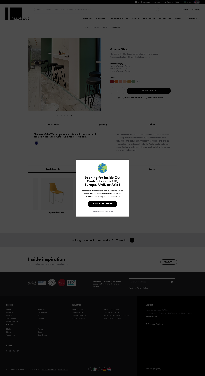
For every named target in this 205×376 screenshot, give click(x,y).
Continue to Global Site (102, 204)
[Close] (126, 162)
